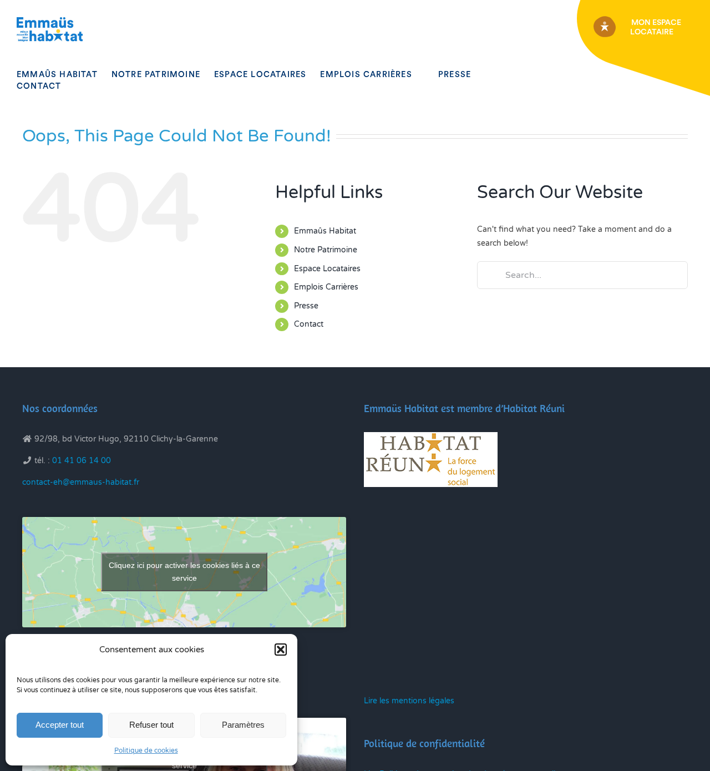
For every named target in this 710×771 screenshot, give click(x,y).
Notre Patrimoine (325, 250)
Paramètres (243, 724)
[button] (280, 649)
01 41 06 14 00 (81, 460)
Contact (308, 324)
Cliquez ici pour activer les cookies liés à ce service (184, 571)
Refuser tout (151, 724)
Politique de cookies (146, 750)
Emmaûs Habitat (325, 231)
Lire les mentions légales (409, 701)
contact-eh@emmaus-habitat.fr (80, 482)
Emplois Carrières (326, 287)
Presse (306, 306)
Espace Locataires (327, 268)
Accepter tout (60, 724)
